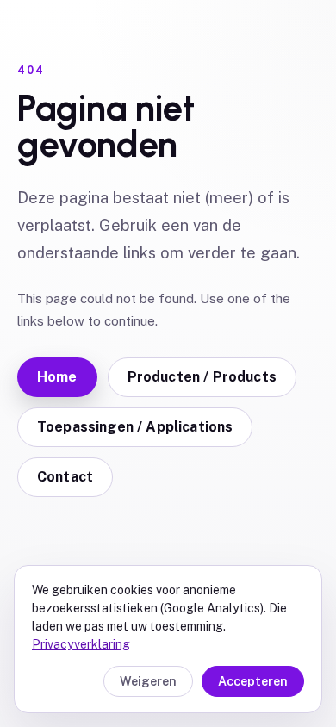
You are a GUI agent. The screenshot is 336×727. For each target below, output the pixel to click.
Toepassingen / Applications (135, 427)
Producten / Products (202, 377)
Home (57, 377)
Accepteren (253, 681)
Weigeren (148, 681)
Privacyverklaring (81, 644)
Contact (65, 477)
